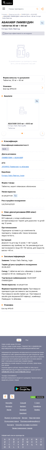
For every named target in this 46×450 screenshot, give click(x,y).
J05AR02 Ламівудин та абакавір (15, 167)
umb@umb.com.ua (8, 372)
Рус (27, 340)
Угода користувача (11, 421)
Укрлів (9, 410)
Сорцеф (23, 403)
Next (42, 133)
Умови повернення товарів (22, 428)
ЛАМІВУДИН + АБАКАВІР (12, 158)
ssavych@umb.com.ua (23, 372)
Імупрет (23, 406)
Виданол (9, 406)
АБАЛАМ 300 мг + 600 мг (20, 124)
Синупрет (23, 413)
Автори (24, 418)
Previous (4, 133)
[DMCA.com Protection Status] (37, 397)
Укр (19, 340)
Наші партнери (34, 418)
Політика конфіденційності (30, 421)
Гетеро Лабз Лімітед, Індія (13, 176)
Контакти (10, 425)
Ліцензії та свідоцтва (12, 418)
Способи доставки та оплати (26, 425)
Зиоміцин (23, 410)
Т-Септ (37, 403)
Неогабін (9, 403)
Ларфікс (37, 410)
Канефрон (37, 406)
